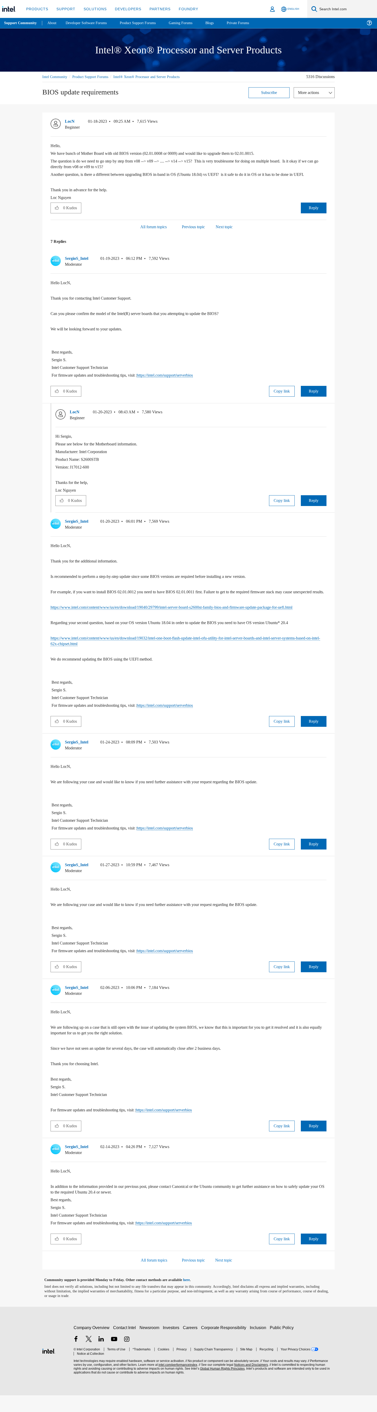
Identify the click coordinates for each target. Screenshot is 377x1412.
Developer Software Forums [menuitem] (90, 23)
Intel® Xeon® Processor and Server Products (155, 76)
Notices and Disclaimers (249, 1381)
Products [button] (36, 9)
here (191, 1297)
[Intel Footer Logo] (48, 1367)
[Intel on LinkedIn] (101, 1356)
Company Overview (92, 1344)
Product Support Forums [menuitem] (145, 23)
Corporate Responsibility (224, 1344)
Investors (172, 1344)
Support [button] (64, 9)
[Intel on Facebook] (76, 1356)
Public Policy (282, 1344)
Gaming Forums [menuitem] (190, 23)
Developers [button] (124, 9)
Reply (313, 213)
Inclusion (259, 1344)
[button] (324, 122)
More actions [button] (310, 92)
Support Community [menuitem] (21, 23)
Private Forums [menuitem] (249, 23)
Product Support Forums (94, 76)
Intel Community (55, 76)
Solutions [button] (93, 9)
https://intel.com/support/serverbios (182, 381)
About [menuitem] (53, 23)
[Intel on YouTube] (114, 1356)
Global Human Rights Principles (220, 1385)
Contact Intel (125, 1344)
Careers (191, 1344)
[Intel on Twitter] (88, 1356)
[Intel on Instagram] (126, 1356)
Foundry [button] (182, 9)
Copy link (281, 396)
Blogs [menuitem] (219, 23)
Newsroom (150, 1344)
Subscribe (269, 92)
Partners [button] (155, 9)
